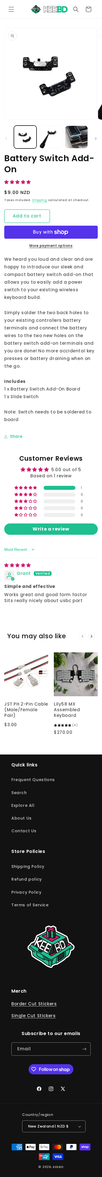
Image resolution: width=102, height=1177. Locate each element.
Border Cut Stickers (34, 1004)
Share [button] (16, 436)
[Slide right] (96, 138)
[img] (17, 565)
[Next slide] (91, 636)
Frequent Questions (33, 779)
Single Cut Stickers (33, 1016)
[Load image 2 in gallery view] (50, 137)
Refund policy (26, 879)
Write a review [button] (51, 529)
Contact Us (24, 831)
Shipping (39, 200)
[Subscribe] (84, 1049)
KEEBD (58, 1167)
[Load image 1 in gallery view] (25, 137)
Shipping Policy (27, 866)
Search (19, 793)
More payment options (51, 245)
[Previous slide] (82, 636)
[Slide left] (6, 138)
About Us (21, 818)
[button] (11, 9)
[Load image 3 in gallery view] (76, 137)
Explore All (23, 805)
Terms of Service (30, 905)
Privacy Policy (26, 892)
